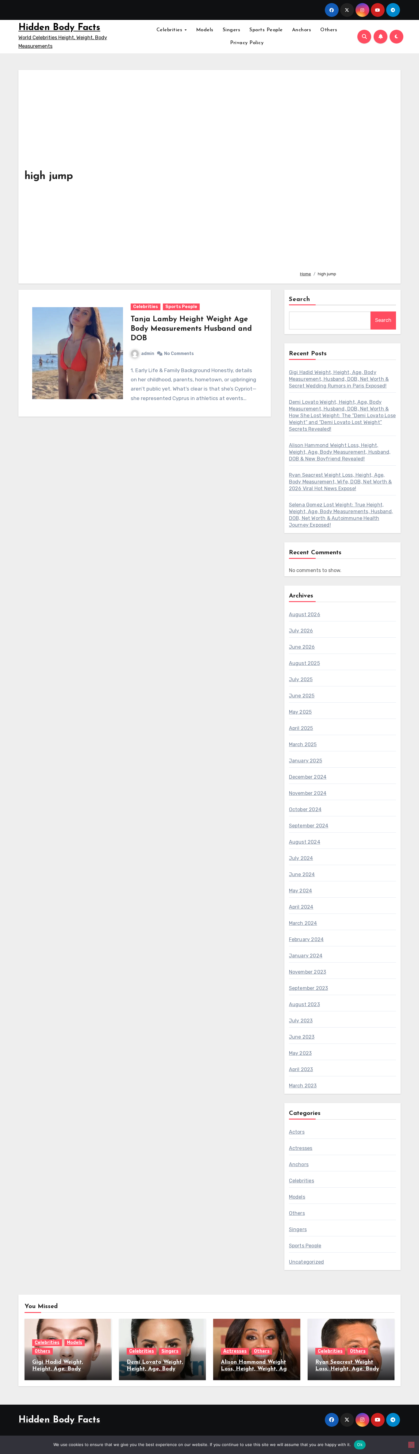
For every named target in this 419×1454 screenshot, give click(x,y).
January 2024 (305, 956)
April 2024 (301, 907)
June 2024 (302, 874)
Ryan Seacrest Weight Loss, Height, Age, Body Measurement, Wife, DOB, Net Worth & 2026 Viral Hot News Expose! (340, 481)
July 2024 (301, 858)
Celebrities (170, 30)
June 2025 (302, 696)
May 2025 (300, 712)
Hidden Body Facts (59, 27)
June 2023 (302, 1037)
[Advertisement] (345, 171)
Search (299, 299)
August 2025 (304, 663)
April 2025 (301, 728)
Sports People (266, 30)
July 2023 (301, 1021)
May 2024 (300, 891)
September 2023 (308, 988)
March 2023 (303, 1086)
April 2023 (301, 1069)
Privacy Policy (246, 42)
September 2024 (309, 826)
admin (147, 353)
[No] (411, 1445)
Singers (231, 30)
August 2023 (304, 1004)
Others (328, 30)
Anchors (301, 30)
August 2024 (304, 842)
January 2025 (305, 761)
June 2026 (302, 647)
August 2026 (304, 614)
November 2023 (307, 972)
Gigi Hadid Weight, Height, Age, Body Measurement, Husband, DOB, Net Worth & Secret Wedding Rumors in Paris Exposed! (339, 379)
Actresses (301, 1148)
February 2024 (306, 939)
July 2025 (301, 679)
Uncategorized (306, 1262)
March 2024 (303, 923)
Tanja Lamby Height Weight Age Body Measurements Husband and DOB (191, 329)
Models (204, 30)
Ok (360, 1444)
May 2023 (300, 1053)
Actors (297, 1132)
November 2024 (308, 793)
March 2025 (303, 744)
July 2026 (301, 631)
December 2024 (308, 777)
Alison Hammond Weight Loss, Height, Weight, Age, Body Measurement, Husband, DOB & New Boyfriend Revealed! (340, 452)
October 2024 (305, 809)
